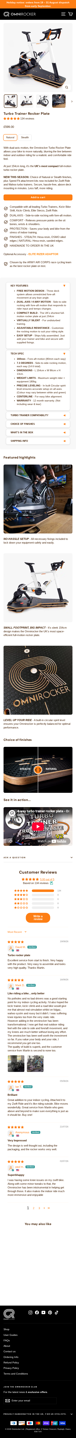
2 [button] (33, 1208)
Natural (10, 137)
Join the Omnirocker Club (20, 1387)
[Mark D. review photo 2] (35, 1063)
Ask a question (15, 857)
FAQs (7, 1340)
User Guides (10, 1335)
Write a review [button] (38, 918)
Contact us (10, 1351)
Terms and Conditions (16, 1373)
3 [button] (39, 1208)
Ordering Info (11, 1357)
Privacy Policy (11, 1368)
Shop (6, 1329)
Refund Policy (11, 1362)
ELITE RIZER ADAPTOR (43, 254)
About (7, 1345)
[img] (16, 941)
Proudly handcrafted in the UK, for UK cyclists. (35, 1414)
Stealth (25, 137)
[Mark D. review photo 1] (16, 1063)
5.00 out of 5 (47, 879)
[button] (12, 118)
